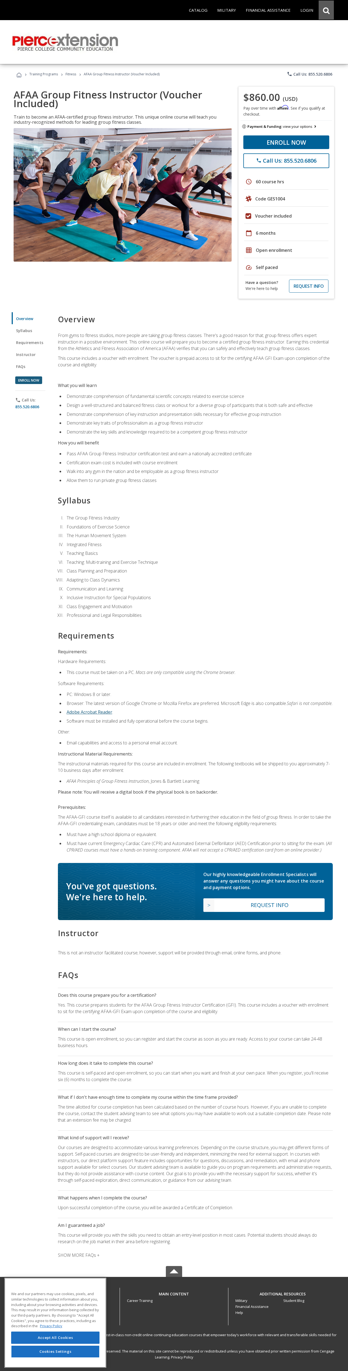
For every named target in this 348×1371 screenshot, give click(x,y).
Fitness (71, 74)
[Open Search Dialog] (326, 10)
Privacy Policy (182, 1357)
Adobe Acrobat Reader (89, 712)
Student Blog (293, 1300)
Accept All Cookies (55, 1337)
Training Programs (43, 74)
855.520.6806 (27, 406)
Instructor (26, 354)
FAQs (21, 366)
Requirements (29, 342)
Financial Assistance (252, 1306)
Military (241, 1300)
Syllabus (24, 330)
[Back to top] (174, 1292)
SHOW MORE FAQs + (79, 1255)
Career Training (140, 1300)
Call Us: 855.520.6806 (309, 74)
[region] (55, 1323)
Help (239, 1312)
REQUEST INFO (309, 286)
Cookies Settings (55, 1351)
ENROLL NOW (286, 142)
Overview (24, 318)
